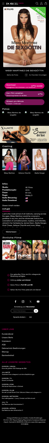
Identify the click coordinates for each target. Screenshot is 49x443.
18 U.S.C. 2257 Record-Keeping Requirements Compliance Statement (24, 420)
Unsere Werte (7, 337)
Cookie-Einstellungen (35, 418)
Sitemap (5, 352)
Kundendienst (7, 334)
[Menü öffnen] (3, 2)
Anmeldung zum (24, 307)
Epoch (6, 422)
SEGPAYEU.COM (22, 422)
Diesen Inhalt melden (11, 205)
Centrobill (12, 422)
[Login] (41, 3)
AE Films (29, 187)
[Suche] (37, 3)
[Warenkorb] (46, 3)
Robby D (28, 195)
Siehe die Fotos (12, 75)
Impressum (6, 341)
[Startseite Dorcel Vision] (15, 3)
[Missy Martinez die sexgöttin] (24, 37)
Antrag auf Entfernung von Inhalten (17, 418)
